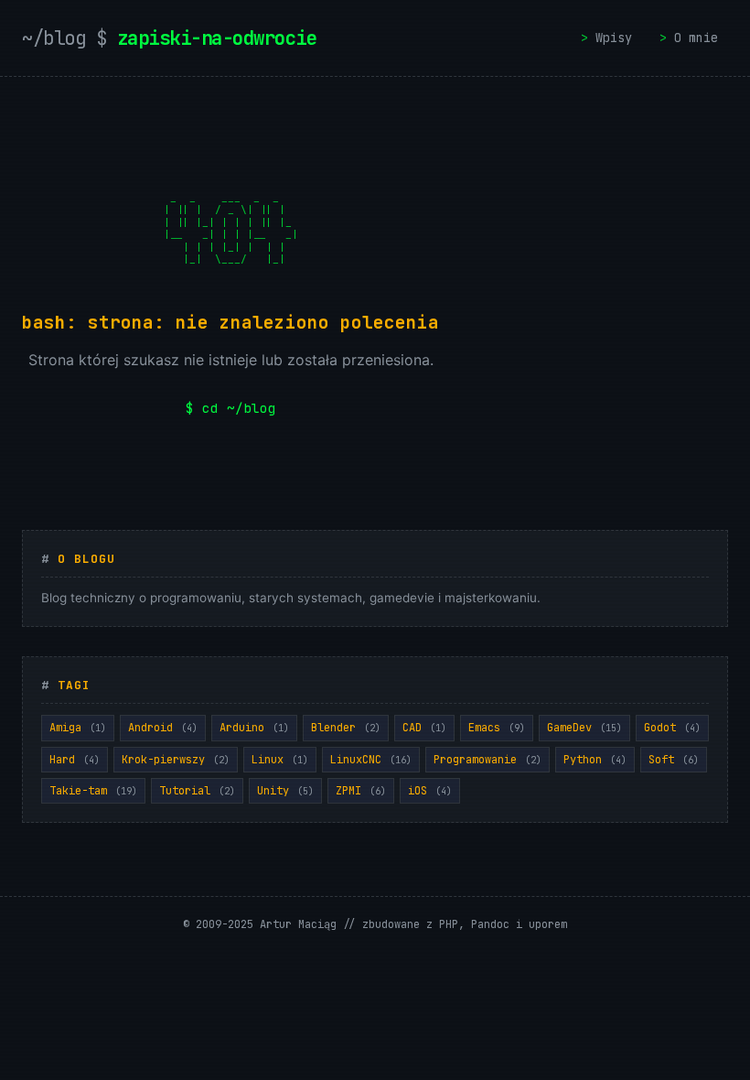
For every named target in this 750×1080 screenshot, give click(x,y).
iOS (430, 790)
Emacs (496, 727)
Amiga (77, 727)
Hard (74, 759)
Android (163, 727)
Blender (345, 727)
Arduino (254, 727)
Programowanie (487, 759)
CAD (424, 727)
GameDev (584, 727)
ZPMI (361, 790)
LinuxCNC (371, 759)
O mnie (696, 37)
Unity (285, 790)
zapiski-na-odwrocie (169, 38)
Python (595, 759)
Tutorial (197, 790)
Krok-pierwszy (176, 759)
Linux (280, 759)
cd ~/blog (239, 407)
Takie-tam (93, 790)
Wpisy (613, 37)
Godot (672, 727)
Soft (673, 759)
